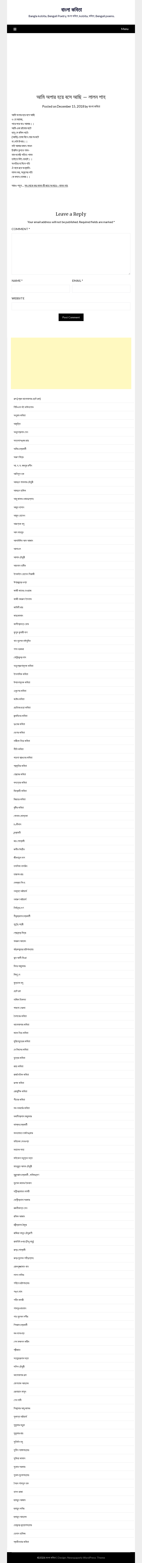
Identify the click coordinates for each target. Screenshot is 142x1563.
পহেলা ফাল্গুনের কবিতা (23, 757)
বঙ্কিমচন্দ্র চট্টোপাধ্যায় (23, 949)
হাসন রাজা (18, 1491)
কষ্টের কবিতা (19, 699)
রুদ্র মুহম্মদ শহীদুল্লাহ (24, 1258)
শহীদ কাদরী (19, 1299)
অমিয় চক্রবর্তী (20, 448)
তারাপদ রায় (18, 874)
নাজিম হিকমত (20, 999)
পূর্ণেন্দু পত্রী (18, 924)
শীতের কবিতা (19, 1099)
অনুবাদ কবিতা (20, 415)
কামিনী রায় (18, 607)
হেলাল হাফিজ (20, 1533)
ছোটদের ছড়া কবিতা (22, 707)
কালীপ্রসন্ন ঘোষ (21, 624)
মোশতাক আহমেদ (21, 1383)
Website (18, 298)
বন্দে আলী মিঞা (20, 957)
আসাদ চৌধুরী (19, 557)
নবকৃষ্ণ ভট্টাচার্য (20, 891)
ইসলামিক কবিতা (21, 674)
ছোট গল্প (17, 991)
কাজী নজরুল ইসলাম (23, 599)
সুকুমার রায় (18, 1433)
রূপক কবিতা (19, 1082)
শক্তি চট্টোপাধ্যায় (21, 1283)
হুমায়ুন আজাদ (20, 1500)
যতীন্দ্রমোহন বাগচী (22, 1191)
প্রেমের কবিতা (20, 774)
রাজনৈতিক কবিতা (21, 1074)
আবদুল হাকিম (20, 490)
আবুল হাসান (19, 507)
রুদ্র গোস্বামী (20, 1249)
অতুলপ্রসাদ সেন (21, 432)
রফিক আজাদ (19, 1216)
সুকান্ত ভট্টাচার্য (20, 1416)
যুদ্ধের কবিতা (19, 1057)
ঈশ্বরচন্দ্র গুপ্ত (20, 582)
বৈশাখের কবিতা (20, 1016)
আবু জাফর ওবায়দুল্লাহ (24, 498)
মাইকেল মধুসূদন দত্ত (23, 1158)
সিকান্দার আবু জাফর (22, 1408)
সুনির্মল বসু (18, 1441)
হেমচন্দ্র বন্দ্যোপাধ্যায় (23, 1525)
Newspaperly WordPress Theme (86, 1557)
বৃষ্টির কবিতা (19, 807)
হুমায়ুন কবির (19, 1508)
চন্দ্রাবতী (17, 832)
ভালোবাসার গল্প (20, 1375)
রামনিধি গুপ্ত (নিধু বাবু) (24, 1241)
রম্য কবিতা (18, 1066)
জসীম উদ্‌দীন (19, 849)
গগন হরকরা (19, 649)
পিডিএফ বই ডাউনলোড (24, 407)
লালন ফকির (19, 1274)
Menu (125, 29)
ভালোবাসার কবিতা (21, 1024)
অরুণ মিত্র (18, 457)
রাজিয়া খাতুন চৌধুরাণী (23, 1233)
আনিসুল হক (19, 473)
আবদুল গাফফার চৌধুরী (23, 482)
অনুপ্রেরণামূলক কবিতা (23, 665)
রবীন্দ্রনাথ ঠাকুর (20, 1224)
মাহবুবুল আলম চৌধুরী (23, 1166)
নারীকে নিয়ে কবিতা (22, 740)
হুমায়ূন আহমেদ (20, 1516)
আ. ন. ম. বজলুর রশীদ (23, 465)
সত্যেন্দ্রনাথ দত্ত (21, 1358)
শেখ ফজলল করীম (21, 1341)
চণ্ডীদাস (17, 824)
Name (17, 280)
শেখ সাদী (17, 1400)
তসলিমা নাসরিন (20, 866)
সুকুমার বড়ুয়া (19, 1425)
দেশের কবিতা (19, 732)
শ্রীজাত (17, 1349)
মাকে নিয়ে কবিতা (21, 1032)
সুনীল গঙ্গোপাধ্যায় (21, 1450)
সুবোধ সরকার (19, 1466)
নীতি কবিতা (18, 749)
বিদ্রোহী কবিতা (20, 790)
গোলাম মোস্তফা (21, 815)
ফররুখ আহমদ (20, 941)
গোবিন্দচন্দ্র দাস (20, 657)
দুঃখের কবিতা (19, 724)
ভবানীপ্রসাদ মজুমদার (23, 1116)
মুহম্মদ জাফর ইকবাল (23, 1183)
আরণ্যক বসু (19, 523)
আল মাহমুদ (18, 532)
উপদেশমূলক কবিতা (22, 682)
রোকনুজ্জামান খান (21, 1266)
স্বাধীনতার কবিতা (21, 1541)
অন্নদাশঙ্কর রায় (21, 440)
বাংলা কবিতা (71, 9)
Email (77, 280)
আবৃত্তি (17, 423)
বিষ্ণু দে (17, 974)
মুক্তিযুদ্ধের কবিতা (22, 1041)
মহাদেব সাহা (19, 1149)
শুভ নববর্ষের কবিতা (22, 1108)
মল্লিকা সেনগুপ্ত (21, 1141)
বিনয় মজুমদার (20, 966)
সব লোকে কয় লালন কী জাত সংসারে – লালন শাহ (46, 185)
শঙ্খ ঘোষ (18, 1291)
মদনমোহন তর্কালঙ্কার (23, 1133)
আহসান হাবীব (20, 565)
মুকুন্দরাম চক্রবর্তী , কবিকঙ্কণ (26, 1174)
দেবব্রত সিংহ (19, 882)
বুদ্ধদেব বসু (18, 982)
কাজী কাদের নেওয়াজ (22, 590)
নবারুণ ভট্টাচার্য (20, 899)
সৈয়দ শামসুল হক (21, 1483)
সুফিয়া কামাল (19, 1458)
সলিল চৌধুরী (19, 1366)
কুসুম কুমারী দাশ (21, 632)
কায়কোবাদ (18, 615)
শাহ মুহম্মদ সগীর (21, 1316)
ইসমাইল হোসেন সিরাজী (24, 574)
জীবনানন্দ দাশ (19, 857)
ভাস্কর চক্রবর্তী (20, 1124)
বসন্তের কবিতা (20, 782)
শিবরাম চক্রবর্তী (20, 1324)
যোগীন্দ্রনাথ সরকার (22, 1199)
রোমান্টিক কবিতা (20, 1091)
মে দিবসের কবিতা (21, 1049)
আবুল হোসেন (19, 515)
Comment (21, 229)
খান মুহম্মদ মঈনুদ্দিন (22, 640)
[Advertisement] (71, 60)
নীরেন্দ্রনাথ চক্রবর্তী (22, 916)
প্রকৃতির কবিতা (20, 765)
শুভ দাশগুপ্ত (19, 1333)
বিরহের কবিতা (20, 799)
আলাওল (17, 548)
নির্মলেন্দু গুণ (19, 907)
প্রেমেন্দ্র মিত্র (20, 932)
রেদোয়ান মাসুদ (20, 1391)
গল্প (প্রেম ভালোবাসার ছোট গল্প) (27, 398)
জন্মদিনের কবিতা (20, 715)
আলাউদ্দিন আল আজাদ (23, 540)
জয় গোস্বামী (19, 841)
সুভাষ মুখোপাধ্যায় (21, 1475)
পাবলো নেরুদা (19, 1007)
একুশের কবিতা (20, 690)
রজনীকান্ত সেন (20, 1208)
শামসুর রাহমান (20, 1308)
